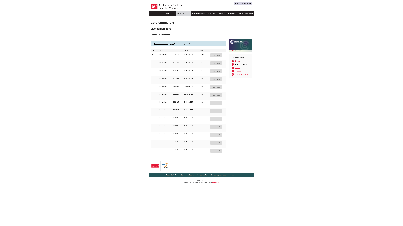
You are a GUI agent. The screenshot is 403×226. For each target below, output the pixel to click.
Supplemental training (199, 13)
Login (238, 3)
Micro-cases (221, 13)
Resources (211, 13)
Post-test (236, 71)
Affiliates (191, 175)
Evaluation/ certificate (240, 74)
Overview (238, 61)
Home (162, 13)
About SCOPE (170, 13)
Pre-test (236, 68)
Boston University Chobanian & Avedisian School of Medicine (166, 6)
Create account (246, 3)
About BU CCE (171, 175)
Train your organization (245, 13)
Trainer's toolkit (231, 13)
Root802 (215, 182)
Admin (182, 175)
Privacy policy (202, 175)
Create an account (161, 44)
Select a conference (240, 64)
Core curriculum (182, 13)
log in (172, 44)
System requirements (218, 175)
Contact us (233, 175)
